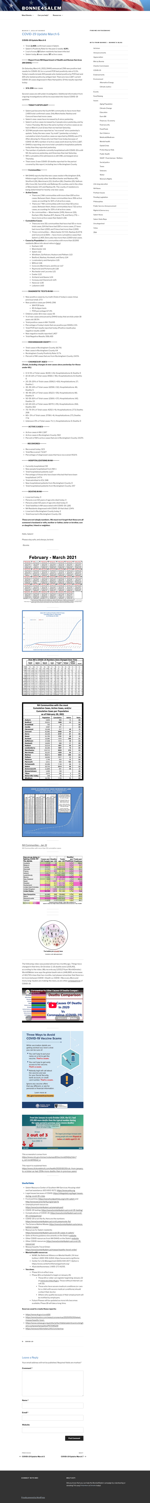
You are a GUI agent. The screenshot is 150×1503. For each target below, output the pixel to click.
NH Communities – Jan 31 (34, 845)
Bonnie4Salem (42, 8)
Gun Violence (105, 133)
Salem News (98, 215)
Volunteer (84, 1485)
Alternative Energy (107, 82)
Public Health (105, 154)
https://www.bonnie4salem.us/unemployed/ (44, 1207)
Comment (27, 1368)
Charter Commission (101, 66)
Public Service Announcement (104, 206)
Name (25, 1400)
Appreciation (98, 57)
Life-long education (100, 184)
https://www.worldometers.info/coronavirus (45, 1329)
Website (26, 1425)
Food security (105, 125)
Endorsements (98, 75)
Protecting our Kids (107, 150)
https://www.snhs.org (66, 1190)
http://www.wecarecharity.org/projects (42, 1202)
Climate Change (106, 108)
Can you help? (43, 15)
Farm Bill (103, 116)
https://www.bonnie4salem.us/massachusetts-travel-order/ (51, 1250)
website (72, 1235)
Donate (93, 1485)
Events (96, 92)
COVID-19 (29, 1341)
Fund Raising (98, 96)
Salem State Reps (100, 219)
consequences (74, 981)
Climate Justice (105, 87)
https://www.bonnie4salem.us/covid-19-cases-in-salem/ (50, 1233)
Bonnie (41, 30)
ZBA (95, 232)
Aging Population (106, 104)
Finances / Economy (107, 121)
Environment (98, 79)
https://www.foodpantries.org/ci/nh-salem (56, 1199)
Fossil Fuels (104, 129)
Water (102, 175)
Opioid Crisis (104, 146)
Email (25, 1412)
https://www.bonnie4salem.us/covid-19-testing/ (62, 1210)
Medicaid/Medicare (107, 137)
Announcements (99, 53)
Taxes (102, 166)
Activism (96, 48)
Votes (95, 228)
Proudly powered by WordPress (33, 1497)
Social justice (105, 162)
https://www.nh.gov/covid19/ (38, 1314)
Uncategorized (98, 223)
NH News (97, 188)
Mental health (105, 141)
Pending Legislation (100, 197)
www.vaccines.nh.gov (49, 1281)
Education (103, 112)
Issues (95, 101)
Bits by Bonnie (98, 61)
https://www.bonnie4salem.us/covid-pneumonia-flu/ (48, 1221)
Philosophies (98, 201)
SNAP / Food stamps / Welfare (111, 158)
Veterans (103, 171)
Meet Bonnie (27, 15)
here (58, 243)
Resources (57, 15)
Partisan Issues (99, 193)
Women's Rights (106, 179)
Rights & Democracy (101, 210)
